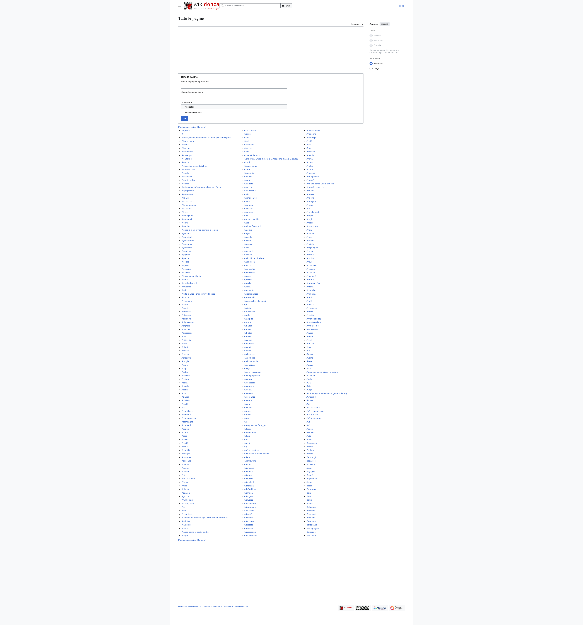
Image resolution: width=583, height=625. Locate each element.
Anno (246, 247)
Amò (246, 215)
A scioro (185, 262)
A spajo (185, 265)
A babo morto (188, 141)
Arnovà (310, 205)
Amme (247, 201)
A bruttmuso (187, 151)
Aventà (310, 358)
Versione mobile (241, 606)
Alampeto (186, 525)
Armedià (311, 190)
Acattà (185, 372)
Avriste (310, 400)
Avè (308, 404)
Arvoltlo (310, 315)
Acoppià (185, 429)
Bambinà (311, 510)
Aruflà (309, 301)
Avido (309, 379)
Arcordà (248, 400)
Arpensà (311, 240)
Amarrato (248, 183)
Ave (308, 350)
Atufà (309, 347)
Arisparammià (313, 130)
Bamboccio (312, 514)
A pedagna (187, 244)
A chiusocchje (188, 169)
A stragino (186, 269)
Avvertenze (228, 606)
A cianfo (185, 173)
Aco (183, 407)
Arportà (310, 254)
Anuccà (247, 265)
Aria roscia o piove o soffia (256, 453)
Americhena (250, 190)
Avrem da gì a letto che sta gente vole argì (327, 393)
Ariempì (248, 464)
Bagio (309, 482)
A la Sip (185, 198)
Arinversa (248, 500)
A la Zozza (187, 201)
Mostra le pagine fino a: (192, 92)
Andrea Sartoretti (252, 226)
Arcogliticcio (250, 365)
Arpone (310, 251)
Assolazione (312, 329)
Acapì (184, 368)
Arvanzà (310, 304)
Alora (246, 151)
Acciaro (185, 379)
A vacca (185, 297)
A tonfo (185, 279)
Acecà (185, 382)
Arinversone (250, 503)
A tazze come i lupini (191, 276)
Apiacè (247, 276)
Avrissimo (311, 397)
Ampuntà (248, 205)
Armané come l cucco (317, 187)
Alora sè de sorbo (252, 155)
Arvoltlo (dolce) (314, 319)
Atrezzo (310, 343)
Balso (309, 500)
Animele (248, 237)
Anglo (247, 233)
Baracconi (311, 521)
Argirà (247, 443)
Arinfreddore (250, 489)
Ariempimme (250, 461)
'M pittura (186, 130)
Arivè (309, 148)
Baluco (310, 503)
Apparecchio (250, 297)
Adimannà (186, 464)
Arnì (308, 208)
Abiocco (185, 336)
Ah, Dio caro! (188, 500)
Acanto (185, 365)
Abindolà (186, 329)
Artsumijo (311, 290)
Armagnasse (313, 176)
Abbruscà (186, 315)
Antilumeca (249, 262)
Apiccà (247, 286)
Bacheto (310, 450)
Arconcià (248, 379)
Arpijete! (310, 244)
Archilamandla (251, 361)
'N (183, 134)
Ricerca (286, 6)
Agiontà (185, 489)
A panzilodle (187, 237)
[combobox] (234, 106)
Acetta (185, 389)
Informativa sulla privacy (188, 606)
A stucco (186, 272)
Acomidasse (187, 411)
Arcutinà (248, 407)
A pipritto (186, 254)
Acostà (185, 443)
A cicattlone (187, 176)
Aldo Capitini (250, 130)
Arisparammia (250, 535)
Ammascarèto (250, 198)
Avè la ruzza (312, 414)
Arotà (309, 230)
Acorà (184, 436)
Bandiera (311, 517)
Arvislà (310, 311)
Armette (310, 194)
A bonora (186, 148)
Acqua (185, 446)
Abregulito (186, 358)
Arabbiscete (250, 311)
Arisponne (311, 134)
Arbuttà (247, 336)
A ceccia (185, 162)
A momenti (187, 219)
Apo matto (249, 290)
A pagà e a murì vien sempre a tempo (200, 230)
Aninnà (247, 240)
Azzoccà (311, 432)
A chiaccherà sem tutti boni (194, 166)
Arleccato (311, 151)
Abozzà (185, 354)
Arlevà (310, 159)
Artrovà (310, 286)
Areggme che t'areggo (255, 425)
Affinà (184, 485)
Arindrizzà (249, 485)
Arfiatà (247, 436)
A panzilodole (188, 240)
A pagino (186, 226)
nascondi (384, 24)
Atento (310, 336)
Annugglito (249, 251)
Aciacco (185, 393)
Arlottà (310, 169)
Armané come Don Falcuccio (320, 183)
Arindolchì (249, 482)
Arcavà (247, 350)
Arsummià (311, 276)
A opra (185, 222)
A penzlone (187, 247)
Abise (184, 343)
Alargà (185, 535)
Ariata (247, 457)
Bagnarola (311, 489)
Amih (246, 194)
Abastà (185, 308)
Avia (309, 368)
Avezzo (310, 365)
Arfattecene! (250, 432)
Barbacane (312, 525)
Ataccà (310, 333)
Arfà (246, 439)
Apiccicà (248, 279)
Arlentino (311, 155)
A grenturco (187, 194)
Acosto (185, 439)
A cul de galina (189, 180)
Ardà (246, 418)
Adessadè (186, 461)
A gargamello (188, 190)
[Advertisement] (271, 50)
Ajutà (184, 510)
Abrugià (185, 361)
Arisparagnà (250, 532)
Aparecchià (249, 269)
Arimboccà (249, 468)
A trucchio (186, 286)
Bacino (310, 453)
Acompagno (187, 422)
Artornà (310, 279)
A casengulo (187, 155)
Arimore (248, 475)
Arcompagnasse (252, 375)
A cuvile (185, 183)
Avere (309, 361)
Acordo (185, 432)
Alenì (246, 137)
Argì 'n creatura (251, 450)
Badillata (311, 464)
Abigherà (186, 326)
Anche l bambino (252, 219)
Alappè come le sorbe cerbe (195, 532)
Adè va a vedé (188, 478)
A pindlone (187, 251)
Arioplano (248, 517)
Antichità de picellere (254, 258)
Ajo (183, 507)
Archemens (249, 354)
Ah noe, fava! (188, 503)
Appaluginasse (251, 294)
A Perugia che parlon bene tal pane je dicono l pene (206, 137)
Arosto (310, 222)
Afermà (185, 482)
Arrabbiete (312, 265)
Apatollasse (249, 272)
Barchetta (311, 535)
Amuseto (248, 212)
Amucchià (249, 208)
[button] (179, 5)
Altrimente (249, 173)
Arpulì (309, 262)
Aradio (247, 315)
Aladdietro (186, 521)
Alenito (247, 134)
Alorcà (247, 162)
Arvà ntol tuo (313, 326)
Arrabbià (311, 272)
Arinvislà (248, 514)
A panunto (186, 233)
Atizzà (309, 340)
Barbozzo (311, 532)
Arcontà (248, 389)
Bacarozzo (312, 443)
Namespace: (187, 102)
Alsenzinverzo (250, 166)
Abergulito (186, 319)
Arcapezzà (249, 343)
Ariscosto (248, 525)
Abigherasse (188, 322)
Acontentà (186, 425)
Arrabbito (311, 269)
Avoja (309, 389)
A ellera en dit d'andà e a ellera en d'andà (202, 187)
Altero (247, 169)
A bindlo (185, 144)
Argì (246, 446)
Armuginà (311, 201)
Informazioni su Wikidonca (211, 606)
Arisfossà (248, 528)
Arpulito (310, 258)
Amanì (247, 180)
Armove (310, 198)
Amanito (248, 176)
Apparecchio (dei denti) (255, 301)
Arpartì (310, 237)
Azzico (310, 429)
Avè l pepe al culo (315, 411)
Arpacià (310, 233)
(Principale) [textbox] (188, 107)
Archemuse (249, 358)
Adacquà (186, 453)
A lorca (185, 212)
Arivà (309, 144)
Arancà (247, 322)
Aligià (246, 141)
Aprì (246, 304)
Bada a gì (311, 457)
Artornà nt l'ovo (314, 283)
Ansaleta (248, 254)
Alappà (185, 528)
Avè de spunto (313, 407)
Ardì (246, 422)
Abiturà (185, 347)
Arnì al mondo (313, 212)
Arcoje (247, 368)
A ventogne (187, 301)
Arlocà (310, 162)
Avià (309, 382)
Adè (183, 475)
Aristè (309, 141)
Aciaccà (185, 397)
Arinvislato (249, 510)
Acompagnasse (189, 418)
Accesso (186, 375)
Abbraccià (186, 311)
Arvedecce (312, 308)
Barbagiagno (313, 528)
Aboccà (185, 350)
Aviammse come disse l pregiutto (322, 372)
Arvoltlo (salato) (314, 322)
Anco (246, 222)
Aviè (309, 386)
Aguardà (186, 493)
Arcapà (247, 347)
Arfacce (247, 429)
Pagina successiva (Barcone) (192, 127)
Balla (309, 496)
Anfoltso (248, 230)
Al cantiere (187, 514)
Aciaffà (185, 404)
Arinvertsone (250, 507)
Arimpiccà (249, 478)
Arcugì (247, 404)
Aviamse (311, 375)
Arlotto (310, 166)
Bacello (310, 446)
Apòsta (247, 308)
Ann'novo (248, 244)
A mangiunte (188, 215)
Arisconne (249, 521)
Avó (308, 425)
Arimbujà (248, 471)
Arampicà (248, 319)
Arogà (309, 219)
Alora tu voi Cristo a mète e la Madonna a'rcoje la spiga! (271, 159)
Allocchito (248, 148)
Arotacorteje (312, 226)
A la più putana (189, 205)
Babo (309, 439)
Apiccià (247, 283)
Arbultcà (248, 333)
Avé (308, 422)
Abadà (185, 304)
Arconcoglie (249, 382)
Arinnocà (248, 493)
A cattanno (187, 159)
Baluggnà (311, 507)
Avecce (310, 354)
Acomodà (186, 414)
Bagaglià (311, 471)
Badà (309, 468)
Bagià (309, 485)
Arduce (247, 411)
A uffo (184, 290)
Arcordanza (249, 397)
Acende (185, 386)
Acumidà (186, 450)
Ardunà (247, 414)
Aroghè (310, 215)
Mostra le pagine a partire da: (195, 81)
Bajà (309, 493)
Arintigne (248, 496)
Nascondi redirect (193, 112)
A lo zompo (187, 208)
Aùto (309, 436)
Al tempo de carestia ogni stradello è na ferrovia (205, 517)
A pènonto (186, 258)
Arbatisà (248, 326)
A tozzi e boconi (189, 283)
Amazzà (248, 187)
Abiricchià (186, 340)
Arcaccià (248, 340)
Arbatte (247, 329)
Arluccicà (311, 173)
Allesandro (249, 144)
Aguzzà (185, 496)
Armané (310, 180)
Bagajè (310, 475)
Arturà (309, 297)
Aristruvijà (311, 137)
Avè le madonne (314, 418)
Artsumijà (311, 294)
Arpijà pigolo (312, 247)
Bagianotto (312, 478)
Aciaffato (186, 400)
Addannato (187, 457)
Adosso (185, 471)
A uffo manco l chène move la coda (198, 294)
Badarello (311, 461)
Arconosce (249, 386)
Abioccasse (187, 333)
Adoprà (185, 468)
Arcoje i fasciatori (252, 372)
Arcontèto (248, 393)
